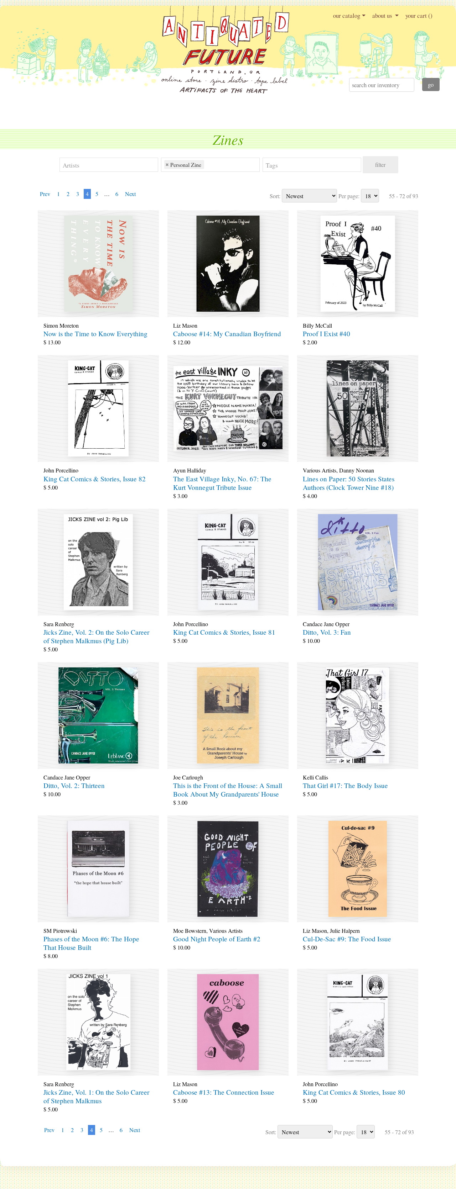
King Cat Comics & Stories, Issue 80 (354, 1092)
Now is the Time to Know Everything (95, 333)
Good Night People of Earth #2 (216, 938)
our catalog (346, 15)
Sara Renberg (58, 624)
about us (383, 15)
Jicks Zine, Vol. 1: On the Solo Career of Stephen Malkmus (96, 1096)
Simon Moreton (61, 325)
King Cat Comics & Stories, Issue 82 (94, 478)
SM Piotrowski (60, 930)
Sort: (275, 196)
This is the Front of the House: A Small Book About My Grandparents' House (227, 789)
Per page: (348, 196)
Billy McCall (317, 325)
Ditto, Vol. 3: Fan (327, 632)
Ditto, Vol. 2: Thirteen (74, 785)
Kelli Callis (315, 777)
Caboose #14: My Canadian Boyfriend (227, 333)
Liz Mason (185, 325)
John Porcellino (60, 470)
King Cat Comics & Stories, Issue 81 (224, 632)
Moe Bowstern (189, 930)
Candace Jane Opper (326, 624)
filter (380, 164)
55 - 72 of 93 (403, 196)
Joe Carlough (188, 777)
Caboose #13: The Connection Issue (223, 1092)
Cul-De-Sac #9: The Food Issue (347, 938)
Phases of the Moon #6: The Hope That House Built (91, 943)
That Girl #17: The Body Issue (345, 785)
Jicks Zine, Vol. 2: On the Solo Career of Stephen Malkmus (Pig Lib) (96, 636)
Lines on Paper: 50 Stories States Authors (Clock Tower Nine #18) (348, 483)
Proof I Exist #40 (326, 333)
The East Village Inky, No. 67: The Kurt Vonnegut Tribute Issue (222, 483)
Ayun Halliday (189, 470)
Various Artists (319, 470)
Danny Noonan (356, 470)
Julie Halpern (345, 930)
